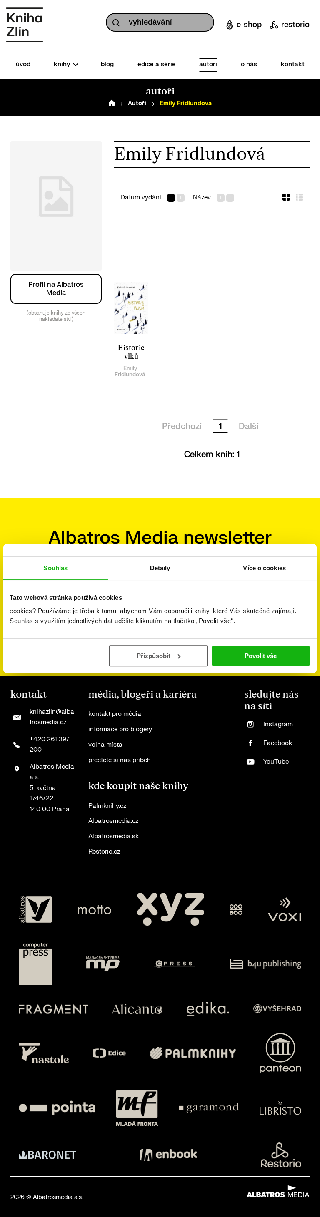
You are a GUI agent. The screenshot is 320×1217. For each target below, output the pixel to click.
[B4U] (265, 963)
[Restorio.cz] (281, 1155)
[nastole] (43, 1053)
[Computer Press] (35, 963)
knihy (63, 64)
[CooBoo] (236, 909)
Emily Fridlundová (130, 371)
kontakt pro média (114, 714)
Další (249, 426)
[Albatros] (35, 909)
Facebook (277, 743)
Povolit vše (261, 655)
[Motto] (95, 909)
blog (107, 64)
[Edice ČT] (109, 1053)
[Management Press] (103, 963)
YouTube (276, 762)
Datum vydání (140, 198)
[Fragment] (53, 1009)
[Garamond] (209, 1108)
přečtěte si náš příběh (119, 760)
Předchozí (182, 426)
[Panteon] (280, 1053)
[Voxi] (285, 909)
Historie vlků (131, 352)
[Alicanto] (137, 1009)
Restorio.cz (104, 852)
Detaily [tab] (160, 567)
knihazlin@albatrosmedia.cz (52, 717)
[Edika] (208, 1009)
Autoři (137, 103)
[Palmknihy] (193, 1053)
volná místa (105, 745)
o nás (249, 64)
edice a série (157, 64)
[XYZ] (170, 909)
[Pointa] (57, 1108)
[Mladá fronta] (137, 1108)
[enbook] (168, 1155)
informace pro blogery (120, 729)
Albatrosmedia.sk (113, 836)
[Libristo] (280, 1108)
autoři (208, 64)
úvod (23, 64)
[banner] (24, 25)
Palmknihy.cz (107, 806)
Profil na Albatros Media (56, 289)
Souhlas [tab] (55, 567)
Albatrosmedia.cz (113, 821)
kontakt (293, 64)
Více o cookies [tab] (264, 567)
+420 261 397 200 (49, 744)
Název (202, 198)
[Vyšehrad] (277, 1009)
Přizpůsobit (153, 655)
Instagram (278, 724)
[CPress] (174, 963)
